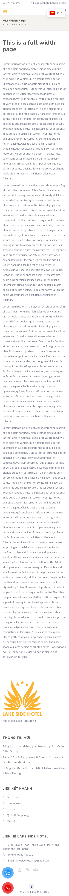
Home (5, 24)
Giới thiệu (13, 797)
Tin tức (11, 809)
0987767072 (12, 2)
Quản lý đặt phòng (18, 815)
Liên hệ (11, 821)
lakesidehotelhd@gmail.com (50, 2)
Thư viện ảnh (14, 803)
